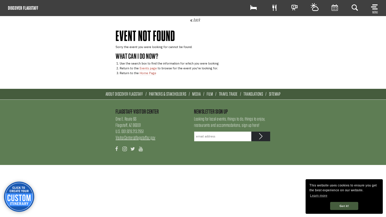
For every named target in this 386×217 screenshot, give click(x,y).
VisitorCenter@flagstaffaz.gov (135, 137)
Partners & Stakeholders (167, 94)
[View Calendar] (335, 7)
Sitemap (275, 94)
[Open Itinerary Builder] (19, 197)
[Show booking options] (253, 7)
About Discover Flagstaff (124, 94)
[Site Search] (355, 7)
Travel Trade (228, 94)
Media (196, 94)
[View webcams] (294, 7)
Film (210, 94)
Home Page (148, 73)
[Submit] (260, 136)
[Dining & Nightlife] (274, 7)
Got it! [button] (344, 206)
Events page (148, 68)
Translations (253, 94)
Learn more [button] (318, 195)
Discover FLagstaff (23, 8)
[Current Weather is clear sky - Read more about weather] (315, 7)
